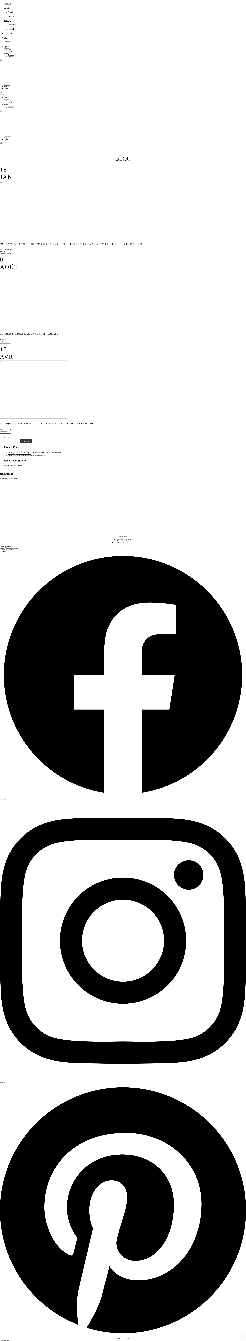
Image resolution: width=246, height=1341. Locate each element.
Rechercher (7, 438)
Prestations (8, 33)
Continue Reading (5, 253)
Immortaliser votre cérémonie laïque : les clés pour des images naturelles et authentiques (71, 244)
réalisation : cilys (5, 1340)
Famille (11, 16)
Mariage (7, 20)
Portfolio (7, 3)
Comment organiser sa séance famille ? (30, 334)
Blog (6, 37)
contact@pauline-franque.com (9, 548)
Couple (11, 12)
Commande (3, 431)
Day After (12, 25)
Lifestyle (7, 8)
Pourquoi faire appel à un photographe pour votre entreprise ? (49, 423)
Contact (7, 41)
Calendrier (12, 29)
